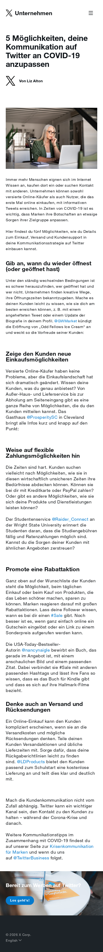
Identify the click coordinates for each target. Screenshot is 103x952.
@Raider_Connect (70, 519)
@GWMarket (65, 320)
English (12, 940)
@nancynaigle (36, 650)
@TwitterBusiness (31, 857)
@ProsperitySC (42, 417)
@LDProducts (31, 761)
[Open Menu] (91, 13)
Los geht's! (20, 900)
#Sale (57, 615)
